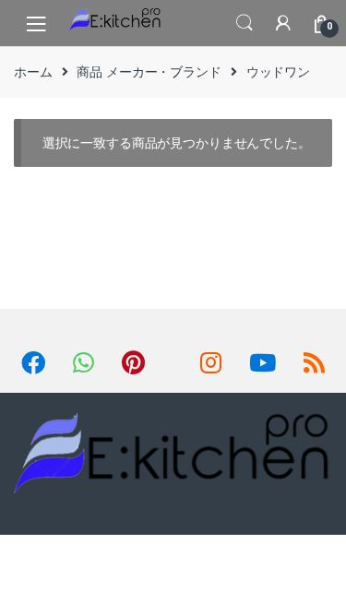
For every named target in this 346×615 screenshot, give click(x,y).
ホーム (33, 71)
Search (244, 23)
